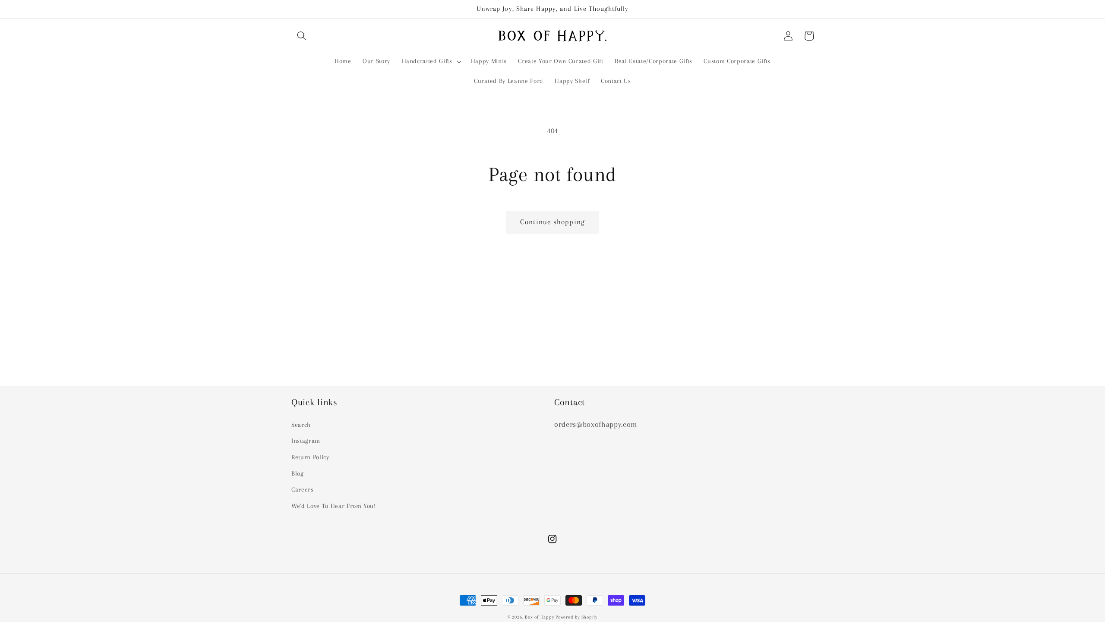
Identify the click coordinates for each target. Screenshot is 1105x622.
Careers (302, 489)
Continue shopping (552, 222)
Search (301, 424)
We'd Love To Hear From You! (333, 506)
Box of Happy (539, 617)
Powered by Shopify (576, 617)
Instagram (305, 440)
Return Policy (310, 457)
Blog (297, 473)
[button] (301, 35)
